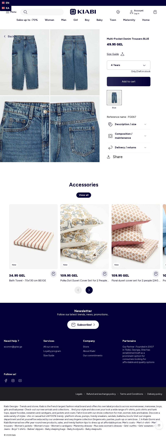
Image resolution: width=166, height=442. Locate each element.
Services (48, 340)
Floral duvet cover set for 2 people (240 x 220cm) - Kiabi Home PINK (136, 280)
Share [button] (118, 157)
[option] (5, 8)
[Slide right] (89, 290)
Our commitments (92, 355)
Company (89, 340)
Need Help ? (11, 340)
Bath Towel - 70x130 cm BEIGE (27, 280)
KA (7, 8)
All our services (51, 346)
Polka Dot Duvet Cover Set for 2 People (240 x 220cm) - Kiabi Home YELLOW (84, 280)
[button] (42, 12)
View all (84, 195)
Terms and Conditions (131, 394)
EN (7, 2)
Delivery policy (154, 394)
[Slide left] (78, 290)
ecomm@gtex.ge (13, 346)
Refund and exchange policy (101, 394)
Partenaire (129, 340)
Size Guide (113, 54)
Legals (79, 394)
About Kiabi (89, 351)
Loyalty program (52, 351)
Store (86, 346)
